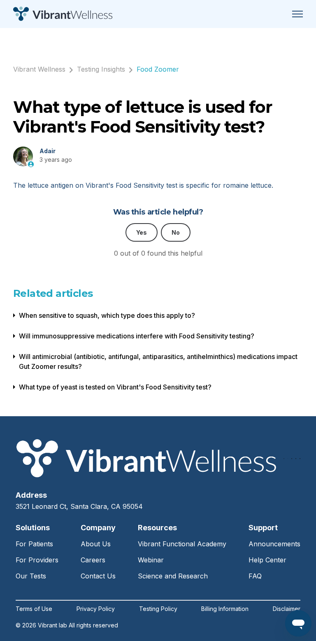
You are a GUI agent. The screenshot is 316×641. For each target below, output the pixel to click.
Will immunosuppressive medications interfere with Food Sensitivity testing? (136, 336)
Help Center (267, 560)
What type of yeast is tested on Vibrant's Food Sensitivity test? (115, 387)
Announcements (274, 544)
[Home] (62, 14)
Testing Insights (101, 69)
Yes (141, 232)
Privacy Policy (96, 609)
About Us (96, 544)
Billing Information (225, 609)
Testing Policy (158, 609)
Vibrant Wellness (39, 69)
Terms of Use (34, 609)
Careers (93, 560)
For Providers (37, 560)
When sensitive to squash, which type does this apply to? (107, 315)
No (176, 232)
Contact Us (98, 576)
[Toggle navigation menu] (297, 14)
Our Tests (31, 576)
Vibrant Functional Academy (182, 544)
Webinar (151, 560)
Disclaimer (286, 609)
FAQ (255, 576)
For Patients (34, 544)
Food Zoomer (158, 69)
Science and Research (173, 576)
